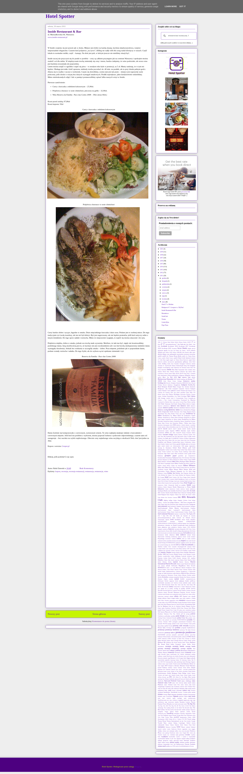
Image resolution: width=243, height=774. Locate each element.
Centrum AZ (161, 392)
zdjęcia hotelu (165, 742)
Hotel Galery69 (191, 477)
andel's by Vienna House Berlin (172, 356)
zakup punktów (190, 738)
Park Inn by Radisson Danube (177, 606)
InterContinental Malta (188, 510)
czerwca (164, 293)
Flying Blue (161, 440)
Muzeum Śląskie (162, 579)
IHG (179, 497)
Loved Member (187, 554)
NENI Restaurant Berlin (168, 584)
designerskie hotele (168, 411)
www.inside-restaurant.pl (57, 37)
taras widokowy (173, 700)
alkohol (160, 354)
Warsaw (167, 725)
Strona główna (99, 614)
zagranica (179, 738)
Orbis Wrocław (165, 600)
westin (168, 729)
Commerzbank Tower (181, 398)
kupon (57, 471)
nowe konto (166, 594)
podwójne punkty (170, 616)
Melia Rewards (191, 565)
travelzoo (177, 713)
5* (164, 344)
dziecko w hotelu (180, 425)
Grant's (186, 453)
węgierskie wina (186, 729)
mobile (193, 575)
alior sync (192, 352)
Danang (180, 404)
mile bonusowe (168, 573)
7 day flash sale (181, 344)
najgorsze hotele (173, 581)
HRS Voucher (161, 492)
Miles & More (185, 573)
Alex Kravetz (185, 352)
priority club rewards (180, 626)
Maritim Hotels (167, 562)
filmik (193, 436)
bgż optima (189, 371)
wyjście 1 (178, 736)
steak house (192, 684)
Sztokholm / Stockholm (171, 692)
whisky (160, 731)
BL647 (177, 373)
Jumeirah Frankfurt (176, 521)
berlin (169, 369)
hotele (189, 485)
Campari (192, 388)
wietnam (171, 731)
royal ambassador (190, 656)
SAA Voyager (179, 658)
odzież (171, 596)
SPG (170, 677)
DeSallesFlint (187, 410)
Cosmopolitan (176, 400)
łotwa (169, 558)
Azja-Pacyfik (168, 365)
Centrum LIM (169, 392)
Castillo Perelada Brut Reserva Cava (185, 390)
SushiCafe (165, 316)
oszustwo (182, 600)
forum (182, 440)
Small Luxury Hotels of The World (172, 671)
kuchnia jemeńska (167, 540)
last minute (192, 542)
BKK (174, 373)
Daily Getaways (165, 404)
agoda (165, 350)
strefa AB (165, 688)
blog (185, 373)
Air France (176, 350)
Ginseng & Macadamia (164, 448)
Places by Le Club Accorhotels (174, 612)
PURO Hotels (191, 636)
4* (162, 344)
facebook (169, 436)
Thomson (192, 709)
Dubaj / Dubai (183, 423)
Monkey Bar (183, 577)
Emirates (183, 430)
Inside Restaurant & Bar (169, 310)
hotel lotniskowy (180, 479)
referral (164, 650)
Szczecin (193, 690)
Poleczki (174, 618)
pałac (159, 604)
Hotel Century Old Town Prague (178, 477)
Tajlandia (175, 696)
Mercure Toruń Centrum (181, 569)
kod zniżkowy (187, 533)
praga (169, 623)
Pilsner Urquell (166, 610)
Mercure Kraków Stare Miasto (166, 569)
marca (164, 302)
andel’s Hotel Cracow (167, 358)
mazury (163, 565)
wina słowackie (185, 731)
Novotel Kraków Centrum (184, 590)
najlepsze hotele (184, 581)
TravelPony (170, 713)
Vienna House (162, 721)
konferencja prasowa (176, 536)
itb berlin (176, 516)
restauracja (89, 471)
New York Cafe (179, 584)
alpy (168, 354)
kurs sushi (188, 540)
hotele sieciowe (180, 489)
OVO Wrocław (173, 602)
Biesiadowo (165, 313)
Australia (176, 363)
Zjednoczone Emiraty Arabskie (185, 744)
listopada (165, 281)
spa (168, 677)
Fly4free (186, 438)
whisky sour (166, 731)
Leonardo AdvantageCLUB (179, 546)
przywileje (192, 634)
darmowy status (174, 410)
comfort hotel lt (170, 398)
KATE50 (193, 527)
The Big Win (191, 704)
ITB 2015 (169, 516)
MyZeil (166, 581)
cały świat (168, 388)
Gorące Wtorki (162, 451)
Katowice (171, 529)
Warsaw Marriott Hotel (176, 725)
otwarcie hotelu (190, 600)
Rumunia (160, 658)
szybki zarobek (191, 692)
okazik (193, 596)
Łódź (174, 558)
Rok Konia (170, 656)
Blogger (138, 767)
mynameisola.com (190, 579)
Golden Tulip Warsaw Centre (187, 449)
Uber (171, 717)
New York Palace (188, 584)
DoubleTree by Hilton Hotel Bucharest (173, 417)
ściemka (165, 694)
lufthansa (177, 556)
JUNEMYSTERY (190, 521)
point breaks (180, 616)
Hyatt (175, 492)
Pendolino (167, 608)
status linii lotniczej (177, 683)
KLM (191, 531)
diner (181, 411)
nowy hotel (182, 594)
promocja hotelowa (172, 630)
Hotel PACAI (161, 481)
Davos (181, 410)
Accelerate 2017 (183, 346)
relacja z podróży (175, 650)
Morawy (188, 577)
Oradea (193, 598)
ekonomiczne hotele (163, 430)
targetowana (186, 700)
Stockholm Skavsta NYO (180, 686)
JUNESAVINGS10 (162, 523)
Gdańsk (183, 444)
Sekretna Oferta (188, 664)
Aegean (189, 348)
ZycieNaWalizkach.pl (184, 746)
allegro (165, 354)
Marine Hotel (183, 560)
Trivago (174, 715)
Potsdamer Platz (190, 621)
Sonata (177, 675)
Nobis (193, 586)
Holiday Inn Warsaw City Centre (169, 475)
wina (180, 731)
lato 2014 (171, 545)
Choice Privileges (174, 394)
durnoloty (160, 425)
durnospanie (166, 425)
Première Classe (188, 623)
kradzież (174, 538)
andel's (160, 356)
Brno (189, 383)
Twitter (167, 717)
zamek (171, 740)
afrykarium (160, 350)
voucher (189, 721)
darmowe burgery (190, 404)
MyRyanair (161, 581)
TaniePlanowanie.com (163, 700)
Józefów (192, 519)
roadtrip (193, 654)
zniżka (168, 746)
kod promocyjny (178, 533)
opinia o (188, 598)
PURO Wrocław (172, 638)
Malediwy (161, 560)
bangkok (192, 365)
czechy (193, 402)
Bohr (165, 381)
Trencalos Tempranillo (186, 713)
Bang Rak (186, 365)
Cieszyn (193, 394)
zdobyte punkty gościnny (187, 742)
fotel (185, 440)
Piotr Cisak (173, 610)
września (165, 287)
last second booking (163, 545)
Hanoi (159, 461)
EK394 (193, 429)
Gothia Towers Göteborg (181, 451)
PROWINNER (161, 634)
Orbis (159, 600)
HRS (188, 491)
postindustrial (182, 621)
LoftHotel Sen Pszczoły (164, 550)
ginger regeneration (190, 446)
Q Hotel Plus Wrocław (183, 638)
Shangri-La (171, 665)
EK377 (175, 429)
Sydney (174, 690)
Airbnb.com (161, 352)
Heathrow (164, 461)
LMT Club (190, 548)
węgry (193, 729)
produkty (177, 628)
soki (170, 675)
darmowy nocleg (163, 410)
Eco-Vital (181, 427)
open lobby (183, 598)
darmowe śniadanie (179, 407)
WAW (178, 727)
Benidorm (164, 369)
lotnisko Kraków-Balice (177, 552)
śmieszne (174, 694)
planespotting (186, 612)
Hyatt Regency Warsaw (173, 494)
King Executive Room (163, 531)
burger (179, 387)
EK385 (184, 429)
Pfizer (193, 608)
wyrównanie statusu (163, 738)
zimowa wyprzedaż (164, 744)
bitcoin (166, 373)
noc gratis (161, 588)
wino (106, 471)
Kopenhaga (161, 538)
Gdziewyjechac (176, 446)
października (166, 284)
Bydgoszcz (161, 388)
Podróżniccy (161, 616)
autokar (193, 363)
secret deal (180, 664)
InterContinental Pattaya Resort (166, 512)
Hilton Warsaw (173, 469)
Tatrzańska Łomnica (184, 702)
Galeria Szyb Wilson (170, 444)
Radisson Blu (162, 642)
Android (188, 358)
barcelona (184, 367)
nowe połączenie (174, 594)
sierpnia (164, 290)
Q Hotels (192, 638)
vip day (181, 721)
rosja (185, 656)
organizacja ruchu (173, 600)
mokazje (171, 577)
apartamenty (178, 362)
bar (180, 367)
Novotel (160, 590)
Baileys (174, 365)
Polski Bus (185, 618)
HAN (193, 459)
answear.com (171, 362)
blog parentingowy (163, 375)
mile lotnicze (177, 573)
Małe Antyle (171, 560)
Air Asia (170, 350)
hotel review (188, 481)
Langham (182, 542)
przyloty (187, 634)
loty (167, 554)
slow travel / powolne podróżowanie (185, 669)
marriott (175, 562)
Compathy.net (191, 398)
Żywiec (192, 746)
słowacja (160, 671)
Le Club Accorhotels (186, 545)
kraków (179, 538)
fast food (174, 436)
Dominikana (161, 413)
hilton (174, 461)
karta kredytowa (190, 525)
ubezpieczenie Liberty (185, 717)
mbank (168, 565)
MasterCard (187, 564)
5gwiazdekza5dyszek (171, 344)
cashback (173, 390)
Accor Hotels (182, 348)
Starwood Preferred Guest (172, 681)
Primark (170, 625)
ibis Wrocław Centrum (171, 497)
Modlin (160, 577)
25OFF (189, 342)
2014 (162, 267)
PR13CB (165, 623)
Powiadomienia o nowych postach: (176, 223)
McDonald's (174, 565)
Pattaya (188, 606)
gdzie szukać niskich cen (165, 446)
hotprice (185, 491)
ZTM (173, 746)
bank (172, 367)
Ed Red (191, 427)
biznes (170, 373)
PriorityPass (192, 625)
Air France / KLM (185, 350)
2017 (162, 258)
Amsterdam (192, 354)
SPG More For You (178, 677)
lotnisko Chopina (166, 552)
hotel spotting (172, 483)
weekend (188, 727)
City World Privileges (180, 396)
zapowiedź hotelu (178, 740)
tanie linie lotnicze (164, 698)
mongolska (176, 577)
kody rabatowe (170, 535)
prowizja (168, 634)
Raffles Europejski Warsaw (178, 644)
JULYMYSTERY (162, 521)
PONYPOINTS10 (181, 620)
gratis (189, 453)
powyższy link (185, 192)
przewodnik (181, 634)
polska (179, 618)
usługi (193, 719)
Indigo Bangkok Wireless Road (182, 500)
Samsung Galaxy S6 (175, 660)
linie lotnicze (169, 548)
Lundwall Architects (186, 556)
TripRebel (165, 715)
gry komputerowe (190, 455)
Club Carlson (191, 396)
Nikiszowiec (188, 586)
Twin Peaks (161, 717)
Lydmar (165, 558)
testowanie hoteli (182, 704)
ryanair (165, 658)
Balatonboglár (179, 365)
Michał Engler (161, 571)
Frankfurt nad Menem (164, 442)
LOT (159, 552)
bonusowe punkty (189, 381)
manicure (177, 560)
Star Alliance (165, 679)
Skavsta (173, 669)
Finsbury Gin (161, 438)
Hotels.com (167, 491)
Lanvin (187, 542)
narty (189, 583)
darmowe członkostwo (164, 406)
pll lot (183, 614)
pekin (163, 608)
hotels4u (173, 491)
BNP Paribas (177, 379)
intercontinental (162, 506)
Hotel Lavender (162, 479)
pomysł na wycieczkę (171, 620)
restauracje (99, 471)
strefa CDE (170, 688)
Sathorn (160, 664)
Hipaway (173, 471)
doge (184, 411)
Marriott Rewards (171, 564)
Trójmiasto (189, 715)
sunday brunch (191, 688)
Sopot (181, 675)
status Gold (167, 683)
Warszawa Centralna (171, 727)
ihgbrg (166, 500)
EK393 (189, 429)
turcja (194, 715)
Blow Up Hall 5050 (170, 377)
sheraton (176, 665)
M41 (189, 558)
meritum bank (191, 569)
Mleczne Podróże (186, 575)
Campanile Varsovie (184, 388)
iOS (194, 514)
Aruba (168, 363)
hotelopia (160, 491)
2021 (162, 249)
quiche (193, 640)
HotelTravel (179, 491)
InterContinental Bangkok (174, 506)
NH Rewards (165, 586)
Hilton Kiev (161, 467)
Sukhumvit (176, 688)
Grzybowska (161, 457)
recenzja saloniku (186, 648)
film (190, 436)
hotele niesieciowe (170, 489)
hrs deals (192, 491)
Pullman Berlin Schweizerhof (170, 636)
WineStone (172, 733)
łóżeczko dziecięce (182, 558)
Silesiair (180, 667)
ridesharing (187, 654)
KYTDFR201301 (170, 542)
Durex (193, 423)
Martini (179, 564)
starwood (177, 679)
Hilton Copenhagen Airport (167, 463)
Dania (184, 404)
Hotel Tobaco (180, 483)
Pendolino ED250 (175, 608)
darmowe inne (175, 406)
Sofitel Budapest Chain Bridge (176, 673)
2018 (162, 255)
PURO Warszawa (162, 638)
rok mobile (176, 656)
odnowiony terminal (163, 596)
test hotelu (175, 704)
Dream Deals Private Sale (165, 423)
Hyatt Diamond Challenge (185, 492)
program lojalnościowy (188, 627)
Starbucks (171, 679)
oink (189, 596)
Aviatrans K (161, 365)
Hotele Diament (167, 487)
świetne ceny (162, 696)
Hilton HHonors (189, 465)
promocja (161, 630)
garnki (178, 444)
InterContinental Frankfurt (188, 508)
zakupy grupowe (163, 740)
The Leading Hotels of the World (173, 707)
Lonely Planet (191, 550)
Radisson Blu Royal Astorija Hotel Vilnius (177, 642)
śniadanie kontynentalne (189, 694)
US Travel (188, 719)
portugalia (175, 621)
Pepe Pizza (165, 325)
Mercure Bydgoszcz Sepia (188, 567)
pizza (193, 610)
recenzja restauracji (76, 471)
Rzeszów (173, 658)
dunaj (190, 423)
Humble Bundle (170, 492)
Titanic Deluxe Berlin (171, 711)
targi (191, 700)
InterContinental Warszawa (166, 514)
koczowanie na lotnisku (167, 533)
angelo (167, 360)
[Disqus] (99, 508)
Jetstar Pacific (185, 519)
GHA (182, 446)
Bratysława (179, 383)
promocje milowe (170, 632)
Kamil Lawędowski (179, 525)
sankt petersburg (178, 662)
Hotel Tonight (188, 483)
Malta (165, 560)
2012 (162, 272)
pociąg (187, 614)
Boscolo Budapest (171, 383)
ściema (160, 694)
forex (179, 440)
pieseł (159, 610)
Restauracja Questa (179, 652)
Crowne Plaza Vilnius (185, 402)
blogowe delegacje (184, 375)
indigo (171, 500)
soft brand (165, 675)
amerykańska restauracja (183, 354)
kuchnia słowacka (176, 540)
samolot (167, 660)
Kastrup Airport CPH (184, 527)
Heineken (169, 461)
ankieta (165, 362)
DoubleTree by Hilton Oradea (173, 419)
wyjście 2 (185, 736)
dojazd (189, 411)
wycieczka (172, 736)
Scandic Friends (173, 664)
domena (193, 411)
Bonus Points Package (175, 381)
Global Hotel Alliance (180, 448)
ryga (169, 658)
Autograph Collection (185, 363)
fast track (180, 436)
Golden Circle (169, 449)
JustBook (179, 523)
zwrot (177, 746)
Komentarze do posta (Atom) (103, 621)
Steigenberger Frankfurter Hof (165, 686)
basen (188, 367)
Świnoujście (169, 696)
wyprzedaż (192, 736)
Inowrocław (186, 504)
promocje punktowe (185, 632)
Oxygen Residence (182, 602)
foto (188, 440)
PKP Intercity (161, 612)
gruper (175, 456)
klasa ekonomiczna (183, 531)
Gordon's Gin (170, 451)
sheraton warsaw (172, 667)
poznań (160, 623)
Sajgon (189, 658)
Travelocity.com (162, 713)
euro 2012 (172, 432)
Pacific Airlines (191, 602)
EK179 (160, 429)
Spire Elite (187, 677)
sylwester (179, 690)
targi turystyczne (169, 702)
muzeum (193, 577)
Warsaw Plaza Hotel (189, 725)
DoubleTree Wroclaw (190, 421)
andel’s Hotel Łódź (179, 358)
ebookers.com (174, 427)
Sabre (184, 658)
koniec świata (186, 536)
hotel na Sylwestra (190, 479)
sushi (169, 690)
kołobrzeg (167, 536)
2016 (162, 261)
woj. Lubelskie (171, 734)
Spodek (193, 677)
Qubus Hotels (187, 640)
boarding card (184, 379)
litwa (180, 548)
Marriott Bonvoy (184, 562)
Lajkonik (177, 542)
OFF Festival (183, 596)
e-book (159, 427)
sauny (163, 664)
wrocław (187, 735)
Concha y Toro (162, 400)
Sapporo (193, 662)
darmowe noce (185, 406)
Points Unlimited (167, 618)
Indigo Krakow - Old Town (178, 502)
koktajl (189, 535)
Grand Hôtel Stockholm (177, 453)
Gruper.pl (65, 446)
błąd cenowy (182, 377)
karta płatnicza (162, 527)
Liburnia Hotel (191, 546)
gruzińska (180, 455)
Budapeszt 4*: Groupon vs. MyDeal (172, 307)
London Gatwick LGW (177, 550)
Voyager (193, 721)
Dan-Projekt (174, 404)
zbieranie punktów (189, 740)
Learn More (171, 6)
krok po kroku (186, 538)
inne (166, 504)
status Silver (184, 684)
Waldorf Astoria (190, 723)
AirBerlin (192, 350)
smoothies (185, 671)
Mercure (178, 567)
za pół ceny (173, 738)
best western (188, 369)
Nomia (164, 319)
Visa (185, 721)
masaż (182, 564)
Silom (184, 667)
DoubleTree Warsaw (179, 421)
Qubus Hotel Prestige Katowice (175, 640)
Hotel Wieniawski (169, 485)
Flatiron (181, 438)
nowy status (189, 594)
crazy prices (176, 402)
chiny (167, 394)
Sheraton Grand (184, 665)
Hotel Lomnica (170, 479)
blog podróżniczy (173, 375)
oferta (176, 596)
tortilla (188, 711)
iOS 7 (160, 516)
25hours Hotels (183, 342)
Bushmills (192, 387)
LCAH (176, 545)
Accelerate (164, 346)
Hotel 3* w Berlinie (167, 304)
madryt (193, 558)
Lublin (172, 556)
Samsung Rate (169, 662)
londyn (185, 550)
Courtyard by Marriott (188, 400)
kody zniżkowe (181, 535)
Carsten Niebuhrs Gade (164, 390)
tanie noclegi (177, 698)
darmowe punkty (168, 408)
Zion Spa (173, 744)
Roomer (181, 656)
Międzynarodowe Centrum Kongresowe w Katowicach (180, 571)
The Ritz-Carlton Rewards (172, 709)
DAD (159, 404)
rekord (168, 650)
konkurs (193, 536)
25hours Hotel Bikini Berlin (170, 342)
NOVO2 (193, 588)
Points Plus (188, 616)
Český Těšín (189, 392)
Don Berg (167, 413)
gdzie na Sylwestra (190, 444)
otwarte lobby (161, 602)
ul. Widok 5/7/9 (179, 719)
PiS (178, 610)
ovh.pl (166, 602)
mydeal (176, 579)
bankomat (176, 367)
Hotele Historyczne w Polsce (182, 487)
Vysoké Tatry (162, 723)
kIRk (171, 531)
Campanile (175, 388)
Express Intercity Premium (181, 434)
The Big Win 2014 (163, 706)
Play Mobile (176, 614)
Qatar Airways (162, 640)
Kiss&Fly (175, 531)
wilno (176, 731)
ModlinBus (165, 577)
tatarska (177, 702)
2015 (162, 264)
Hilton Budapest (180, 461)
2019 (162, 252)
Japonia (167, 519)
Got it (182, 6)
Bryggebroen (177, 385)
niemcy (171, 586)
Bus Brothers (185, 387)
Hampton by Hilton (168, 459)
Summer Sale (183, 688)
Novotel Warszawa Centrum (176, 592)
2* (161, 342)
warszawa (161, 727)
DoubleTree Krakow (169, 421)
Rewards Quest (165, 654)
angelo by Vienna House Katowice (179, 360)
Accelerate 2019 (166, 348)
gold (189, 448)
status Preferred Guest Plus (172, 684)
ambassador (173, 354)
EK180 (165, 429)
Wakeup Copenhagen (179, 723)
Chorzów (188, 394)
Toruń (193, 711)
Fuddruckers (188, 442)
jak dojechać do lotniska (188, 516)
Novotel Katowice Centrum (170, 590)
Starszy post (144, 614)
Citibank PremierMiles (168, 396)
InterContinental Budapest (188, 506)
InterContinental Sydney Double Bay (185, 512)
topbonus (182, 711)
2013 (162, 270)
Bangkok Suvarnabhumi (164, 367)
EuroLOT (178, 432)
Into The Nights (188, 514)
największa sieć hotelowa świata (173, 583)
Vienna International (173, 721)
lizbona (184, 548)
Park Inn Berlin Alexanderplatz (184, 604)
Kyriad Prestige (162, 542)
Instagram (192, 504)
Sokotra (173, 675)
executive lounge (168, 434)
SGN (166, 665)
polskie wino (191, 618)
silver (188, 667)
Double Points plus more (178, 413)
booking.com (162, 383)
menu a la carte (170, 567)
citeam (159, 396)
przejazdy (174, 634)
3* (192, 342)
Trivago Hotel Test (181, 715)
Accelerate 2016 (173, 346)
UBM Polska (168, 719)
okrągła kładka (175, 598)
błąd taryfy (191, 377)
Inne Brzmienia (171, 504)
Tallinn (186, 696)
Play (171, 614)
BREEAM (185, 383)
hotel (166, 477)
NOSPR (188, 588)
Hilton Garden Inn (180, 463)
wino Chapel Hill (184, 733)
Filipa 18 (186, 436)
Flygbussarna (192, 438)
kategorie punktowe (163, 529)
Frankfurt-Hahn (176, 442)
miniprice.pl (164, 575)
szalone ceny (186, 690)
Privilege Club (170, 627)
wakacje (170, 723)
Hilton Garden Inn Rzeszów (174, 465)
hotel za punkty (180, 485)
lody (194, 548)
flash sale (168, 438)
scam (167, 664)
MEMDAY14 (162, 567)
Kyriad (193, 540)
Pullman (160, 636)
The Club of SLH (184, 706)
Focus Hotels (168, 440)
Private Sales (162, 627)
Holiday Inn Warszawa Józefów (187, 475)
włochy (164, 734)
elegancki (172, 430)
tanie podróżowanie (189, 698)
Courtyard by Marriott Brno (165, 402)
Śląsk (169, 694)
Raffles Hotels (191, 644)
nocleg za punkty (179, 588)
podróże (192, 614)
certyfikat (182, 392)
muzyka (171, 579)
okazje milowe (162, 598)
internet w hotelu (178, 514)
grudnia (164, 278)
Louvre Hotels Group (175, 554)
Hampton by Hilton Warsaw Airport (182, 459)
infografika (190, 502)
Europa (184, 432)
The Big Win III (173, 706)
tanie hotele (191, 696)
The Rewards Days (187, 707)
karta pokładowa (172, 527)
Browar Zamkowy (168, 385)
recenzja (64, 471)
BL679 (181, 373)
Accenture (174, 348)
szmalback (160, 692)
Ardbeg (164, 363)
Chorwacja (182, 394)
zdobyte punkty (174, 742)
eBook (168, 427)
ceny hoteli (177, 392)
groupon (168, 456)
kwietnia (164, 299)
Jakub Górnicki (176, 517)
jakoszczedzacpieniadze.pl (164, 517)
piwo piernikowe (187, 610)
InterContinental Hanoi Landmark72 (169, 510)
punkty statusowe (182, 636)
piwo (180, 610)
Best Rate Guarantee (178, 369)
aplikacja (185, 362)
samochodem (161, 660)
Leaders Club (167, 546)
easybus (164, 427)
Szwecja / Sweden (182, 692)
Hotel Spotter (60, 16)
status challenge (186, 681)
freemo (182, 442)
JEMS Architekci (175, 519)
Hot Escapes (161, 477)
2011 (162, 276)
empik (188, 430)
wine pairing (165, 733)
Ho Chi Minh (187, 471)
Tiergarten (160, 711)
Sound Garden (188, 675)
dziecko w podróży (190, 425)
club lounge (161, 398)
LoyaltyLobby (166, 556)
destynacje (176, 411)
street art (160, 688)
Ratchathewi (161, 646)
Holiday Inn (171, 473)
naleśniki (185, 583)
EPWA (167, 432)
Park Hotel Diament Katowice (168, 604)
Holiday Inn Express (182, 473)
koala (159, 533)
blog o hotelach (191, 373)
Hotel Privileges (169, 481)
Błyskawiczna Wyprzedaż (165, 379)
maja (163, 296)
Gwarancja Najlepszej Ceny (174, 457)
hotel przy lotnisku (179, 481)
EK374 (170, 429)
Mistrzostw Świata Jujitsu (174, 575)
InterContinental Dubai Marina (168, 508)
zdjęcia (159, 742)
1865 (159, 342)
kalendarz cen (168, 525)
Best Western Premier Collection (176, 371)
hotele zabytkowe (190, 489)
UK (174, 719)
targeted (180, 700)
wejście (164, 729)
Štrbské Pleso (191, 686)
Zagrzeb (184, 738)
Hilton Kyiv (168, 467)
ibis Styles (182, 494)
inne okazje (179, 504)
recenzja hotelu (178, 646)
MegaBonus (182, 565)
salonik (193, 658)
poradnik (189, 620)
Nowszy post (54, 614)
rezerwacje (173, 654)
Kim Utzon (192, 529)
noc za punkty (169, 588)
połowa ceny (161, 620)
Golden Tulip (176, 449)
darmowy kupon (190, 407)
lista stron (176, 548)
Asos (172, 363)
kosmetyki (168, 538)
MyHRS (182, 579)
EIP (194, 427)
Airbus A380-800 (177, 352)
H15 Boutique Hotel (187, 457)
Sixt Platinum (166, 669)
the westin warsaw (184, 709)
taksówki (181, 696)
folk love (174, 440)
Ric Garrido (181, 654)
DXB (174, 425)
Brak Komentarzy (87, 468)
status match (187, 683)
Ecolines (186, 427)
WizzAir (160, 734)
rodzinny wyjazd (162, 656)
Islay (164, 516)
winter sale (192, 733)
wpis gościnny (180, 734)
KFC (187, 529)
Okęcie (169, 598)
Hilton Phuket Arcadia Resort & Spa (182, 467)
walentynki (161, 725)
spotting (160, 679)
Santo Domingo (187, 662)
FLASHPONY (175, 438)
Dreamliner (175, 423)
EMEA (178, 430)
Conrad (169, 400)
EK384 (179, 429)
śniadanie (180, 694)
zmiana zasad (162, 746)
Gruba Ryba (165, 322)
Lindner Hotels (162, 548)
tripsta (170, 715)
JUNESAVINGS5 (172, 523)
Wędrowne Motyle (176, 729)
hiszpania (179, 471)
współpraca (164, 737)
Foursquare (192, 440)
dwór (171, 425)
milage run (160, 573)
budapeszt (184, 385)
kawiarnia (177, 529)
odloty (193, 594)
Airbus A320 (168, 352)
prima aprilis (164, 625)
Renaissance (184, 650)
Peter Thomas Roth (186, 608)
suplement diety (162, 690)
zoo (171, 746)
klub (194, 531)
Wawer (183, 727)
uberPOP (176, 717)
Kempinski (183, 529)
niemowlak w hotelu (179, 586)
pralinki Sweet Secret (177, 623)
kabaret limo (186, 523)
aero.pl (193, 348)
